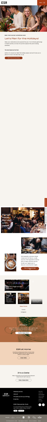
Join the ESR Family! (27, 173)
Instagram (23, 403)
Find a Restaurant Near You (30, 359)
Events (23, 400)
